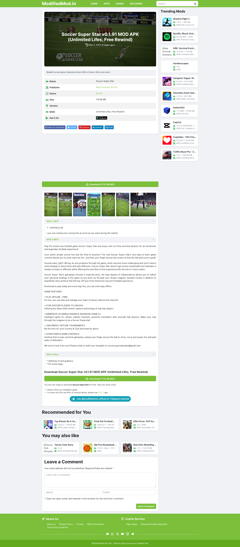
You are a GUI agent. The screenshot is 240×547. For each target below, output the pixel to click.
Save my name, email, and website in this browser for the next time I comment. (85, 498)
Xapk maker (132, 524)
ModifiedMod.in (59, 3)
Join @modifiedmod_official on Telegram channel (102, 398)
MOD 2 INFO (53, 239)
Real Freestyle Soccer (107, 87)
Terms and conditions (57, 527)
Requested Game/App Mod (154, 524)
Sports (99, 93)
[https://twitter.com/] (117, 533)
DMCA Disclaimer (95, 524)
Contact (80, 524)
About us (51, 524)
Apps (106, 3)
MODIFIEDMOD (98, 543)
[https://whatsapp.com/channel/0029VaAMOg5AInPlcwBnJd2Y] (112, 533)
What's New (52, 354)
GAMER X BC (143, 543)
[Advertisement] (100, 156)
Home (94, 3)
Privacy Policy (66, 524)
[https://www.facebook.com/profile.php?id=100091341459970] (107, 533)
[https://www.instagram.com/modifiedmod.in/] (127, 533)
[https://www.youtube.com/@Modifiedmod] (122, 533)
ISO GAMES (135, 3)
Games (119, 3)
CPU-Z (101, 392)
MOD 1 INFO (53, 221)
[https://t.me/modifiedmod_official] (132, 533)
